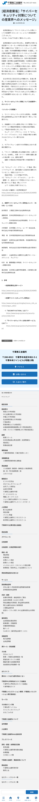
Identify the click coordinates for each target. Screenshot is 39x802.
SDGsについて (8, 654)
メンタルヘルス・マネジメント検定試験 (16, 565)
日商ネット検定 (8, 560)
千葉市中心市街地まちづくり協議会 (15, 684)
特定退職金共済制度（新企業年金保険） (16, 602)
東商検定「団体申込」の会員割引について (17, 568)
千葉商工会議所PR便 (10, 491)
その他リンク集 (8, 755)
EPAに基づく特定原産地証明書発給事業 (16, 587)
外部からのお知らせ (19, 341)
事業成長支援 (7, 445)
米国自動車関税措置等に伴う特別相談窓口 (17, 427)
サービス (5, 580)
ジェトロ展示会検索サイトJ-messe (15, 499)
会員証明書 (7, 641)
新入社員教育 (7, 510)
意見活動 (6, 747)
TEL (36, 800)
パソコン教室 (7, 515)
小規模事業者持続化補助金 (12, 461)
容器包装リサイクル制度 (11, 659)
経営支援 (5, 404)
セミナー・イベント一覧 (10, 777)
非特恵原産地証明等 (10, 590)
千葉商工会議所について (10, 719)
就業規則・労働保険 (10, 623)
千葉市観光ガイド (9, 686)
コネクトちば (7, 473)
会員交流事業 (7, 489)
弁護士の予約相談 (9, 417)
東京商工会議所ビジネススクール (14, 520)
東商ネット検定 (8, 562)
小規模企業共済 (8, 608)
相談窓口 (6, 442)
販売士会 (6, 770)
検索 (32, 792)
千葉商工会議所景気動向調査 (13, 750)
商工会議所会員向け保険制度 (13, 605)
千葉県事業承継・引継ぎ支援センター (16, 453)
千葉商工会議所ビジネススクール (14, 517)
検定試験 (6, 512)
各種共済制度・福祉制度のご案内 (14, 597)
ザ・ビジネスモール (10, 494)
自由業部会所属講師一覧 (11, 664)
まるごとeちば (8, 712)
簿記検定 (6, 555)
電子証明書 (7, 639)
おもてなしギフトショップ (12, 484)
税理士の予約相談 (9, 412)
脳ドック (6, 628)
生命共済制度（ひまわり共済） (13, 600)
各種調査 (6, 752)
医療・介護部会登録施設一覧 (13, 657)
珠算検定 (6, 557)
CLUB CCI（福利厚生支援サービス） (15, 631)
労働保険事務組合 (9, 626)
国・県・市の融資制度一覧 (12, 471)
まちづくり (5, 671)
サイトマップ (5, 397)
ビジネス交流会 (8, 481)
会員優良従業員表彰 (10, 621)
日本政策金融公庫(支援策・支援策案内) (16, 440)
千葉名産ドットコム (10, 707)
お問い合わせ (27, 800)
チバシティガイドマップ (11, 710)
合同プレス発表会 (9, 486)
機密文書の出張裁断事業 (11, 662)
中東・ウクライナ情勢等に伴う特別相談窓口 (18, 430)
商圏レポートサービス (10, 497)
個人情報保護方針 (7, 393)
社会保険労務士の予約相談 (12, 419)
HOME (10, 800)
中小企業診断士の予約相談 (12, 414)
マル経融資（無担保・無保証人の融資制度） (18, 468)
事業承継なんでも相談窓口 (12, 424)
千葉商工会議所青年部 (10, 768)
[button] (19, 366)
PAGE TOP (35, 792)
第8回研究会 (16, 79)
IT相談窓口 (7, 422)
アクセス (18, 800)
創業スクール (7, 437)
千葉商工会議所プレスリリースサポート (16, 502)
